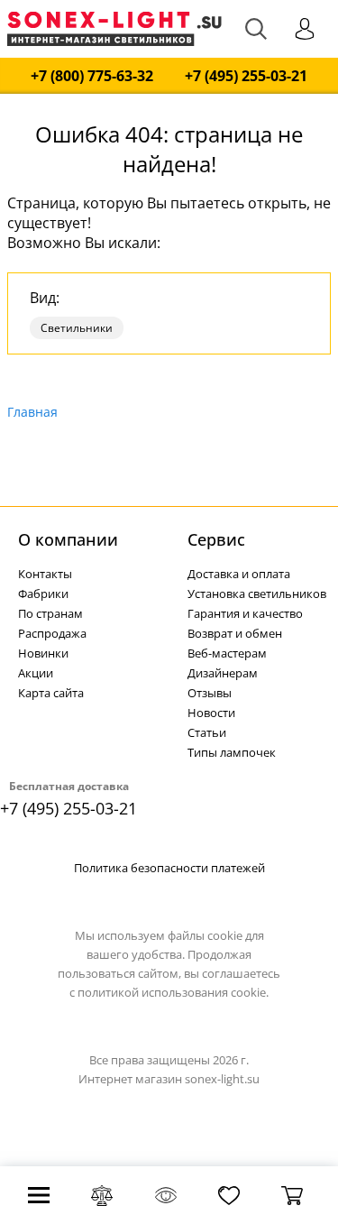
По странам (50, 613)
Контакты (45, 574)
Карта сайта (51, 693)
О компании (68, 539)
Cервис (216, 539)
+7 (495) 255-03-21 (246, 76)
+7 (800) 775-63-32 (92, 76)
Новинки (43, 653)
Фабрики (43, 593)
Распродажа (52, 633)
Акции (35, 673)
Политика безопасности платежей (169, 868)
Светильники (77, 328)
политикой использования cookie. (173, 992)
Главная (32, 411)
